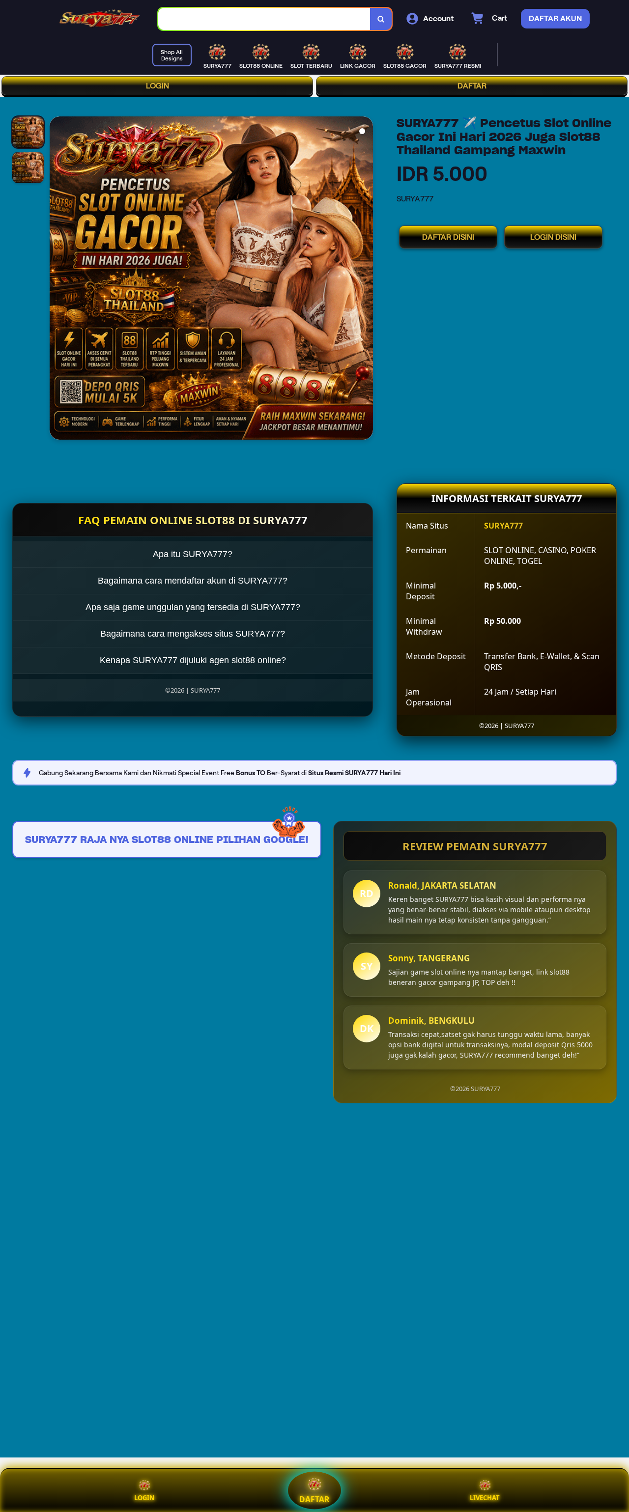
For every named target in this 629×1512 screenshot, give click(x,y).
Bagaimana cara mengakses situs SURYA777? (192, 634)
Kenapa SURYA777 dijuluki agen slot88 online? (193, 660)
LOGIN (157, 86)
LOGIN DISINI (553, 237)
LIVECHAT (485, 1497)
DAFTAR (471, 86)
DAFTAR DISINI (448, 237)
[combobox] (264, 19)
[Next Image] (365, 279)
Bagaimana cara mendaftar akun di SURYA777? (192, 581)
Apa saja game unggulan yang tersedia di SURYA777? (193, 607)
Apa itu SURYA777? (192, 554)
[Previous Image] (57, 279)
